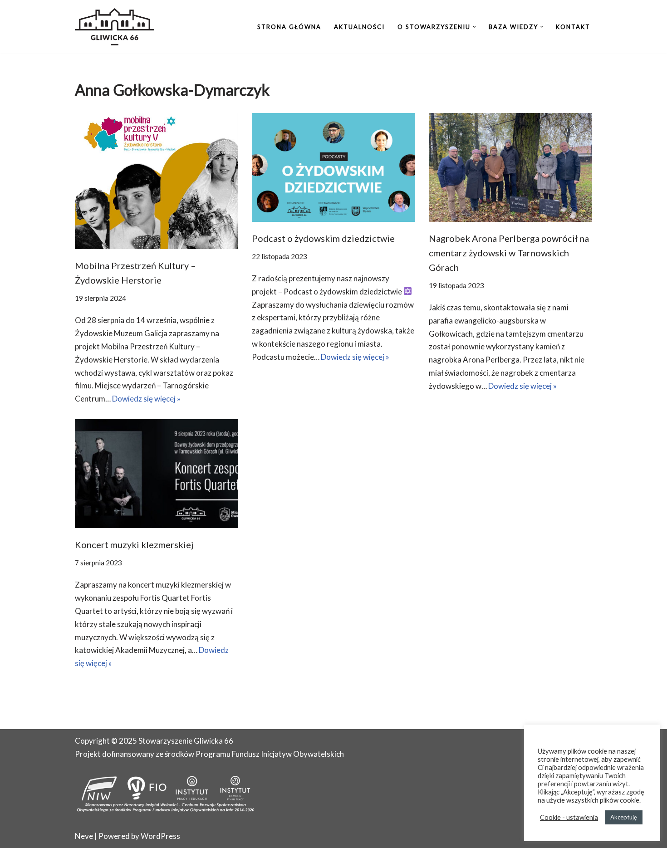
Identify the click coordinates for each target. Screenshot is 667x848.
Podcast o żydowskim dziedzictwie (323, 238)
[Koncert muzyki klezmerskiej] (156, 473)
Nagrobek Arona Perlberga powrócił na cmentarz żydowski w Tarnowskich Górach (509, 253)
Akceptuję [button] (623, 817)
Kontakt (573, 26)
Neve (84, 836)
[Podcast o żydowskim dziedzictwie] (333, 167)
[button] (474, 27)
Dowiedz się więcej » (146, 398)
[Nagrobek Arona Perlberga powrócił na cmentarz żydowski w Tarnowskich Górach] (510, 167)
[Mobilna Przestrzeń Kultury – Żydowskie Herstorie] (156, 181)
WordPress (160, 836)
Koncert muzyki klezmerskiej (134, 544)
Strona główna (289, 26)
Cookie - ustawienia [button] (569, 817)
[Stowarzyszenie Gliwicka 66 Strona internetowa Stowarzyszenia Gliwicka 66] (114, 26)
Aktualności (359, 26)
